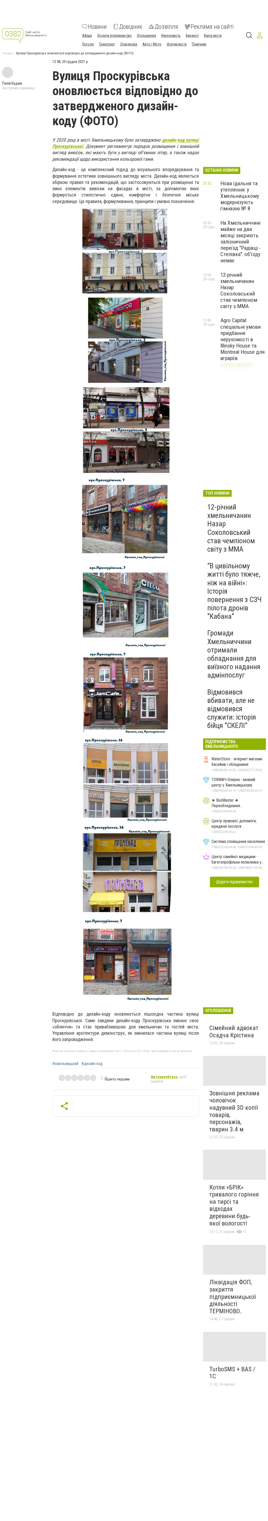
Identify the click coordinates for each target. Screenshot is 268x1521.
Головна (7, 53)
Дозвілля (166, 26)
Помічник (199, 44)
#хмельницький (65, 1063)
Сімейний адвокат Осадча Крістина (233, 1031)
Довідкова (128, 44)
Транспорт (107, 44)
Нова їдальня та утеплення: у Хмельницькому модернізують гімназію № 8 (239, 196)
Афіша (87, 35)
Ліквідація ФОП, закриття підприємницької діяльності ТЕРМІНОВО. (232, 1297)
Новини (97, 26)
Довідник (130, 26)
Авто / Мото (151, 44)
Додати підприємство (114, 35)
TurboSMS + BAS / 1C (232, 1373)
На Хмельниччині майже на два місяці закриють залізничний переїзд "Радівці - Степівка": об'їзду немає (240, 242)
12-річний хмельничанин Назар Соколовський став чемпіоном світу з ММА (238, 291)
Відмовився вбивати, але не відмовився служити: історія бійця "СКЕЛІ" (231, 709)
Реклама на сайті (212, 26)
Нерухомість (171, 35)
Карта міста (213, 35)
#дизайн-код (92, 1063)
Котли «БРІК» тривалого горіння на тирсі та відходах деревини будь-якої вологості (234, 1205)
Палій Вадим (12, 83)
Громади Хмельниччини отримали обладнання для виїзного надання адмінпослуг (233, 654)
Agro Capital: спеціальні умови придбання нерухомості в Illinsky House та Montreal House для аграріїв (242, 339)
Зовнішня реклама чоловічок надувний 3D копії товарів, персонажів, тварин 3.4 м (234, 1111)
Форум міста (177, 44)
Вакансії (192, 35)
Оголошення (146, 35)
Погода (88, 44)
